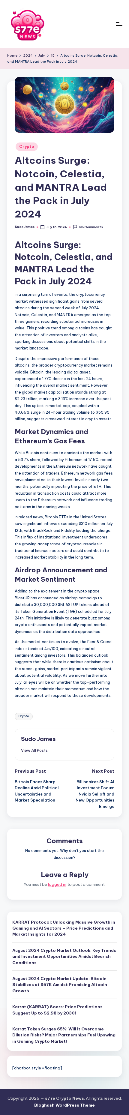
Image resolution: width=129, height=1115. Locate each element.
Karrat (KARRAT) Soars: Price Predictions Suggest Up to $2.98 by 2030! (57, 1009)
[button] (34, 750)
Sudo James (38, 738)
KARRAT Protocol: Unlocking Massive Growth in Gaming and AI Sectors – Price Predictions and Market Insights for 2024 (63, 928)
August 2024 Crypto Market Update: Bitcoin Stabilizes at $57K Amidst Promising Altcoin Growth (59, 985)
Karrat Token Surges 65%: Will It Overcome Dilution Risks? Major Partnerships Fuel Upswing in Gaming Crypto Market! (64, 1035)
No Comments (91, 227)
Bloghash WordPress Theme (64, 1105)
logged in (57, 884)
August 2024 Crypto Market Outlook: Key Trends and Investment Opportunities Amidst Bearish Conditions (64, 956)
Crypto (26, 146)
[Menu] (119, 23)
